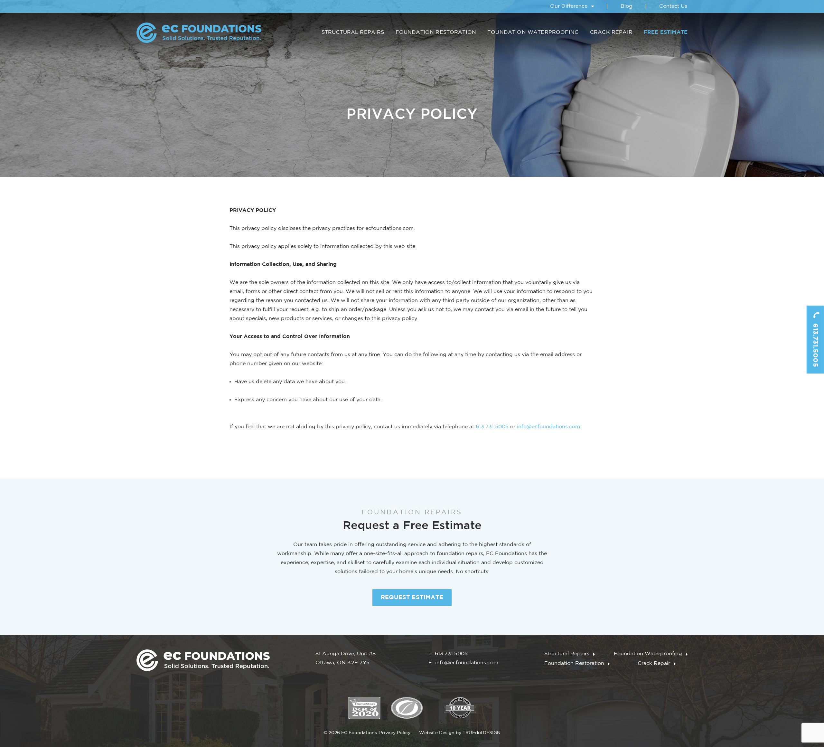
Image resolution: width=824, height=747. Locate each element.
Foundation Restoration (436, 32)
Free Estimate (666, 32)
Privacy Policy (394, 733)
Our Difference (568, 6)
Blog (626, 6)
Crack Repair (611, 32)
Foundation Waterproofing (533, 32)
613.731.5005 (815, 344)
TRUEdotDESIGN (482, 733)
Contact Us (673, 6)
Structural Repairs (353, 32)
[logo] (198, 32)
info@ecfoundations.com (548, 426)
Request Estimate (412, 597)
